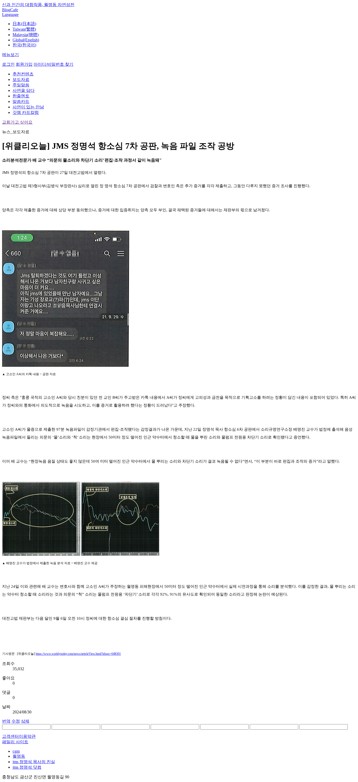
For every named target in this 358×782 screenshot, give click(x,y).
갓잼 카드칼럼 (26, 112)
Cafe (14, 10)
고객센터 (10, 736)
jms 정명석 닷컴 (27, 767)
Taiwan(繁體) (24, 29)
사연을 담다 (24, 90)
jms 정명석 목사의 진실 (34, 761)
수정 (16, 721)
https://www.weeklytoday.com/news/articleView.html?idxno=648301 (78, 654)
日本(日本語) (24, 23)
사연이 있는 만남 (28, 107)
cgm (16, 751)
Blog (6, 10)
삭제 (25, 721)
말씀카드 (21, 101)
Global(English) (26, 40)
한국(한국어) (24, 45)
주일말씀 (21, 85)
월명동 (19, 756)
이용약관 (27, 736)
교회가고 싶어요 (17, 122)
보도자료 (21, 79)
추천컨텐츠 (23, 74)
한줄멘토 (21, 96)
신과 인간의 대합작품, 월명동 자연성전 (38, 4)
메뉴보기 (10, 54)
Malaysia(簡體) (26, 34)
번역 (6, 721)
